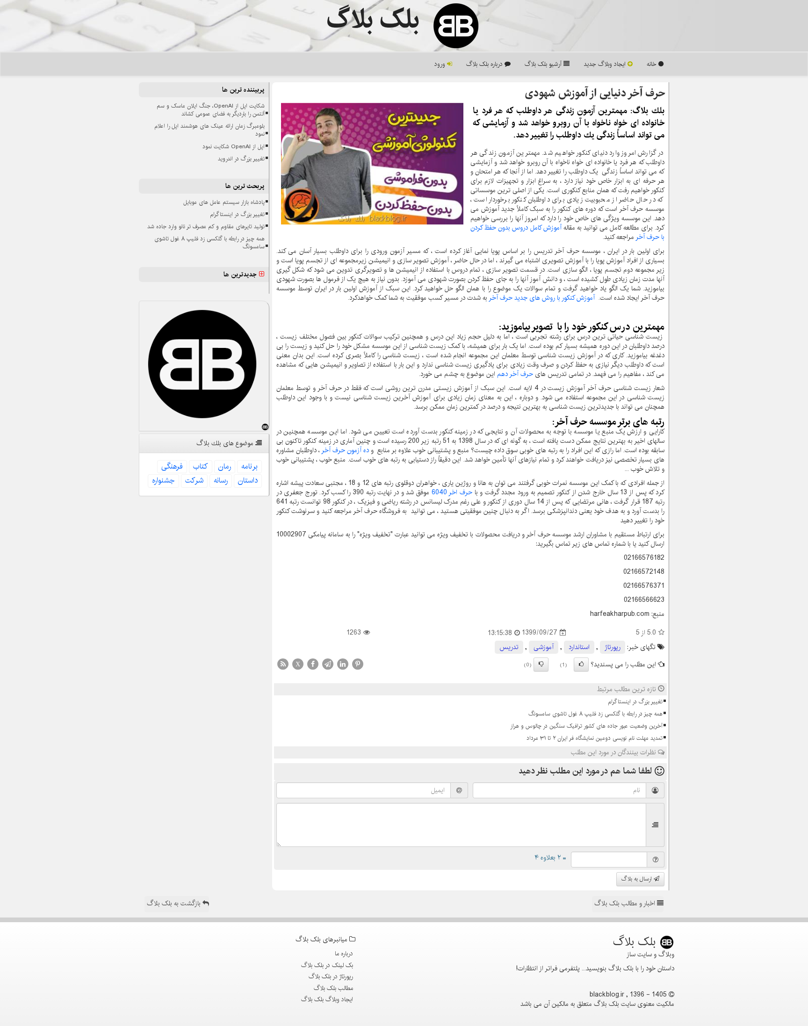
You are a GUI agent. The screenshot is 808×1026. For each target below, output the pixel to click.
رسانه (221, 480)
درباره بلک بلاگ (485, 64)
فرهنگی (172, 466)
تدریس (509, 647)
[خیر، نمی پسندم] (541, 665)
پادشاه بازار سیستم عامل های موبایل (224, 202)
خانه (652, 64)
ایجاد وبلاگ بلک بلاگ (327, 999)
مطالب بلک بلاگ (333, 988)
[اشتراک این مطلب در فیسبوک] (312, 663)
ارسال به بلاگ (637, 878)
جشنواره (163, 480)
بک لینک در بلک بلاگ (327, 965)
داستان (248, 480)
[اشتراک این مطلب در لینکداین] (342, 663)
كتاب (200, 466)
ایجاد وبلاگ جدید (606, 64)
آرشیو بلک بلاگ (544, 64)
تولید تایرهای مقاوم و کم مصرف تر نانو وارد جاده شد (206, 226)
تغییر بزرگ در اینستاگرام (635, 701)
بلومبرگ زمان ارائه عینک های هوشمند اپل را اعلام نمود (209, 130)
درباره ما (344, 953)
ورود (440, 64)
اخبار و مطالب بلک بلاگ (625, 903)
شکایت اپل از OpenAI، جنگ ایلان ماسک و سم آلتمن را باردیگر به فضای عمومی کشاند (211, 109)
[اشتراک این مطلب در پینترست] (357, 663)
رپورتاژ (612, 647)
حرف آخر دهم (515, 374)
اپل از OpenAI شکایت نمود (233, 146)
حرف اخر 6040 (452, 492)
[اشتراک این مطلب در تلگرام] (327, 663)
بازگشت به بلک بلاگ (174, 903)
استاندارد (579, 647)
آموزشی (544, 647)
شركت (194, 480)
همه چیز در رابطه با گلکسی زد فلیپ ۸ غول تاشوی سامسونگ (595, 713)
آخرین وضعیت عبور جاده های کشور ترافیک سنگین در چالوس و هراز (586, 726)
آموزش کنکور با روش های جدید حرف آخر (542, 297)
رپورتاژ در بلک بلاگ (331, 976)
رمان (224, 466)
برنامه (249, 466)
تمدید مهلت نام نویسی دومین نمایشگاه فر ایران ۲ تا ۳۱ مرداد (595, 738)
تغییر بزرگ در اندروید (241, 158)
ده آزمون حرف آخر (345, 450)
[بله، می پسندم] (581, 665)
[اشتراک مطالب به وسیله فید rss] (282, 663)
